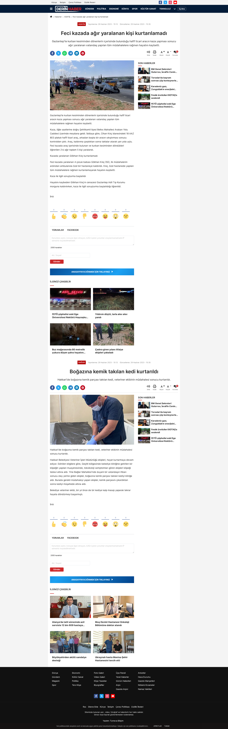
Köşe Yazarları (100, 681)
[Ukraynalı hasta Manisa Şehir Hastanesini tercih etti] (113, 642)
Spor (134, 9)
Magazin (56, 681)
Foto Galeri (99, 673)
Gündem (89, 9)
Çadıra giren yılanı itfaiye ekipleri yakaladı (109, 351)
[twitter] (58, 53)
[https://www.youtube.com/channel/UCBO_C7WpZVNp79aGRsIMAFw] (175, 2)
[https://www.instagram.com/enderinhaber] (170, 2)
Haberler (58, 17)
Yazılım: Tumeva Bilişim (113, 721)
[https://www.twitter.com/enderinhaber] (165, 2)
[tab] (57, 230)
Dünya (125, 9)
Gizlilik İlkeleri (89, 2)
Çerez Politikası (75, 2)
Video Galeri (99, 677)
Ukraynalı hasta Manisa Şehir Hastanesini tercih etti (111, 659)
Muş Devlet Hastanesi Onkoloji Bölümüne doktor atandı (112, 624)
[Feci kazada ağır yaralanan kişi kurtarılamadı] (92, 85)
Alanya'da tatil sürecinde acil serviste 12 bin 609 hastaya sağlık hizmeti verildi (68, 624)
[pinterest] (82, 53)
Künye (54, 2)
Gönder (56, 261)
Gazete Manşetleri (146, 681)
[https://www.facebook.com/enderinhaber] (160, 2)
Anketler (142, 673)
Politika (101, 9)
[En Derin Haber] (68, 8)
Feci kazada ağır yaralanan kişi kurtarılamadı (90, 17)
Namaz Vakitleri (145, 689)
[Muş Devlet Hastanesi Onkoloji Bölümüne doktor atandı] (113, 607)
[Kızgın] (95, 212)
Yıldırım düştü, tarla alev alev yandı (111, 316)
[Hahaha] (105, 212)
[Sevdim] (74, 212)
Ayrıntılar (158, 726)
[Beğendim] (54, 212)
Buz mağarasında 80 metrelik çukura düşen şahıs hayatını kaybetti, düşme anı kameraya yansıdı (69, 351)
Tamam (166, 726)
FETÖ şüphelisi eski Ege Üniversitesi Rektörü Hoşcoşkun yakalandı (70, 316)
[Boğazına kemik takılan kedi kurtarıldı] (92, 419)
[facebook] (52, 53)
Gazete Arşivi (122, 689)
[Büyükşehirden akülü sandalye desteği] (70, 642)
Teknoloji (164, 9)
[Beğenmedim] (85, 212)
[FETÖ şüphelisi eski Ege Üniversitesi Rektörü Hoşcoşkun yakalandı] (70, 299)
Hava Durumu (144, 677)
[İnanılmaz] (115, 212)
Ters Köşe (76, 685)
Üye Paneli (121, 673)
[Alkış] (64, 212)
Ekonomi (113, 9)
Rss (84, 707)
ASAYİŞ (67, 17)
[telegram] (70, 53)
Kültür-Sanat (148, 9)
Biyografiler (99, 685)
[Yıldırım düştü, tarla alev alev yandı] (113, 299)
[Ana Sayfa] (51, 17)
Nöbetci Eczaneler (146, 685)
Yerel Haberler (122, 677)
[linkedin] (76, 53)
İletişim (63, 2)
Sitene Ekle (93, 707)
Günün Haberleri (123, 681)
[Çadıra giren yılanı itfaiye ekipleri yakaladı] (113, 334)
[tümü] (174, 8)
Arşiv (118, 685)
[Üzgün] (126, 212)
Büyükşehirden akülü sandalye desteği (69, 659)
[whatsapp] (64, 53)
